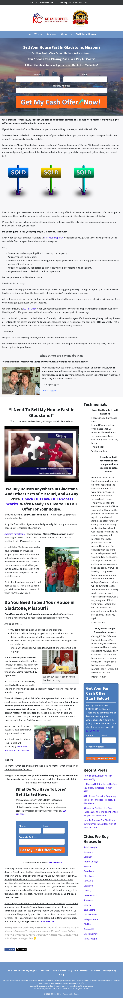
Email (85, 74)
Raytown (88, 881)
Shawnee (88, 900)
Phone (37, 74)
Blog (61, 974)
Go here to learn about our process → (16, 750)
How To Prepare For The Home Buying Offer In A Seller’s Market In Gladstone (100, 824)
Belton (87, 866)
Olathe (87, 924)
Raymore (88, 852)
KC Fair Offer (29, 308)
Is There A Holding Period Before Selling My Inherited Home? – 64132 (100, 788)
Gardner (88, 857)
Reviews (51, 34)
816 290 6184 (55, 862)
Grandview (89, 871)
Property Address (61, 85)
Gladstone (89, 876)
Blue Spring (89, 909)
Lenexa (87, 905)
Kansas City (89, 929)
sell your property (53, 237)
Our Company (64, 2)
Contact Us (77, 2)
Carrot (76, 994)
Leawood (88, 885)
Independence (91, 919)
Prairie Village (91, 861)
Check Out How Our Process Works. (39, 501)
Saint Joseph (90, 847)
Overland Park (91, 934)
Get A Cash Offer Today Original (22, 970)
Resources (95, 970)
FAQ (86, 2)
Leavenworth (90, 895)
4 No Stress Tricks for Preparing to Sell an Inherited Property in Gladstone (100, 800)
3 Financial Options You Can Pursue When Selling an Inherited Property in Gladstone (101, 812)
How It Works (34, 34)
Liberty (87, 890)
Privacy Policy (109, 970)
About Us (66, 34)
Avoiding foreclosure (15, 534)
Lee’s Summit (90, 914)
